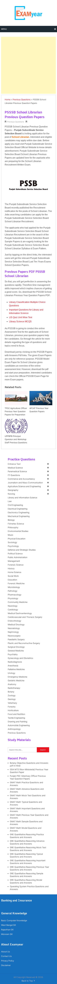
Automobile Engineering (19, 725)
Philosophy (13, 527)
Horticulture (13, 710)
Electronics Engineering (18, 512)
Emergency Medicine (17, 677)
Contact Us (6, 956)
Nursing (11, 494)
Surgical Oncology (16, 647)
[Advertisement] (28, 65)
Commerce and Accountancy (21, 479)
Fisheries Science (16, 523)
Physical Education (16, 538)
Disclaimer (6, 965)
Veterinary (12, 703)
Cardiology (13, 609)
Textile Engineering (16, 718)
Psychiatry (13, 654)
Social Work (13, 576)
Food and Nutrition (16, 714)
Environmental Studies (18, 531)
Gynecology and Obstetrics (20, 658)
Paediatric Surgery (16, 639)
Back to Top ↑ (28, 981)
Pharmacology (14, 594)
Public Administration (17, 557)
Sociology (12, 542)
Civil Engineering (15, 505)
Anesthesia (13, 665)
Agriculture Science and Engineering (24, 486)
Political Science (15, 553)
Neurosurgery (14, 636)
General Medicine (16, 650)
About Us (5, 951)
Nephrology (13, 632)
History (11, 568)
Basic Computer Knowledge (14, 920)
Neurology (12, 606)
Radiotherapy (14, 688)
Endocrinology (14, 621)
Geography (13, 490)
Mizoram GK (7, 934)
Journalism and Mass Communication (25, 482)
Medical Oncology (16, 624)
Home (7, 99)
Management (14, 561)
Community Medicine (17, 602)
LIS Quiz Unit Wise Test (20, 317)
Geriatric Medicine (16, 680)
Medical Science (15, 467)
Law (10, 501)
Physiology (13, 598)
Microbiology (14, 587)
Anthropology (14, 729)
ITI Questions (14, 475)
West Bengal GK (8, 925)
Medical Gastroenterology (20, 613)
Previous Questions (22, 99)
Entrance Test (14, 464)
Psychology (13, 546)
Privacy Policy (7, 961)
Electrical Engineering (17, 509)
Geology (12, 699)
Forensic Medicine (16, 583)
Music (10, 535)
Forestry (11, 706)
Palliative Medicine (16, 669)
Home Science (14, 572)
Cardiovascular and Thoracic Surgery (25, 617)
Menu (4, 29)
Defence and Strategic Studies (22, 550)
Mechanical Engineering (19, 516)
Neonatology (14, 628)
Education (12, 580)
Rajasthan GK (7, 929)
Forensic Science (15, 565)
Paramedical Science (17, 471)
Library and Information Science (22, 497)
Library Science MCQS (20, 321)
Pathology (12, 591)
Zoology (11, 695)
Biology (11, 520)
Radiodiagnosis (15, 662)
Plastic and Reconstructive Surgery (24, 643)
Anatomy (12, 684)
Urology (11, 673)
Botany (11, 692)
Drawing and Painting (17, 721)
